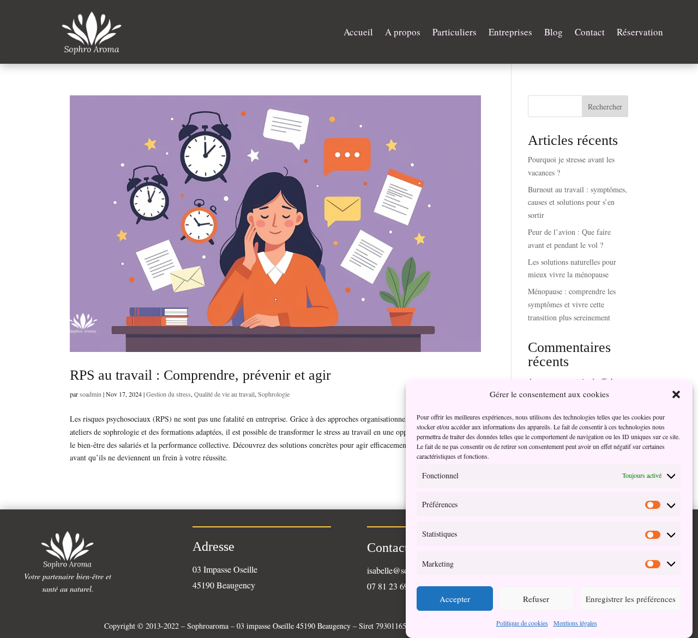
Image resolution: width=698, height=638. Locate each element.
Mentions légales (575, 622)
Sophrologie (274, 394)
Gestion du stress (168, 394)
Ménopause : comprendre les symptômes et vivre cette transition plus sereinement (572, 304)
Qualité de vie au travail (224, 394)
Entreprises (510, 32)
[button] (676, 394)
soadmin (90, 394)
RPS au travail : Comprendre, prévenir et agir (200, 375)
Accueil (358, 32)
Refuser (536, 598)
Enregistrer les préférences (631, 598)
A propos (402, 32)
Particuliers (454, 32)
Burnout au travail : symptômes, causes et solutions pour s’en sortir (577, 202)
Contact (590, 32)
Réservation (640, 32)
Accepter (455, 598)
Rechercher (605, 106)
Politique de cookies (522, 622)
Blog (553, 32)
